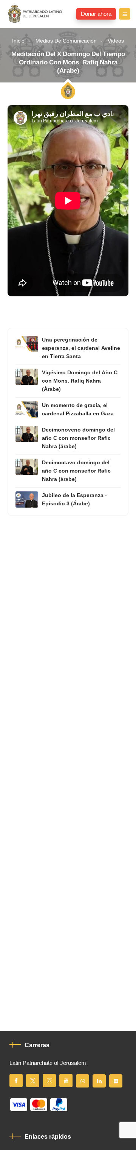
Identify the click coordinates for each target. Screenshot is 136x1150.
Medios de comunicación (66, 40)
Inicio (18, 40)
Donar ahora (96, 14)
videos (116, 40)
